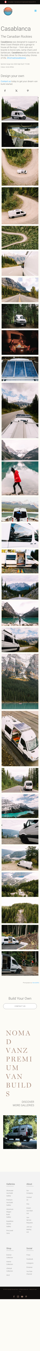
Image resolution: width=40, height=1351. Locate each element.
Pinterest (29, 1267)
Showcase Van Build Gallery (9, 1193)
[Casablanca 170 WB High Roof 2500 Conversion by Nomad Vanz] (20, 97)
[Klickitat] (20, 1132)
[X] (16, 90)
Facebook (29, 1259)
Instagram (29, 1263)
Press (28, 1255)
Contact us (6, 81)
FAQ (27, 1204)
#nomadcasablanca (16, 58)
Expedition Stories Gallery (9, 1223)
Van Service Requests (29, 1220)
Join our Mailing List (29, 1229)
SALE (8, 1275)
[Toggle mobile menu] (36, 11)
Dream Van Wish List (29, 1210)
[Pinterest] (28, 90)
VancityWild (35, 982)
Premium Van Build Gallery (9, 1202)
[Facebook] (5, 90)
